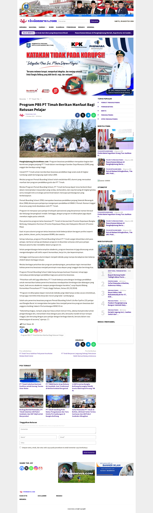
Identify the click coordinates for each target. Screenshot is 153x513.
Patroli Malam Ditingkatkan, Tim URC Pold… (119, 172)
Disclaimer (42, 496)
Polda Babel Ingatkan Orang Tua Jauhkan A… (114, 154)
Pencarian (94, 21)
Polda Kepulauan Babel (105, 151)
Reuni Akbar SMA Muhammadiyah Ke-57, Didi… (117, 294)
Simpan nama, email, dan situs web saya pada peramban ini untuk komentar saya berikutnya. (55, 447)
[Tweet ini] (82, 115)
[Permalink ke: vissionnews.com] (21, 115)
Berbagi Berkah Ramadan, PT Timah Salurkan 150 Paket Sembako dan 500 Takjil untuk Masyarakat (31, 413)
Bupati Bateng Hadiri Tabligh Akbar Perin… (117, 276)
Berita (103, 111)
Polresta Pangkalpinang (114, 160)
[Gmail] (40, 331)
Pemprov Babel (113, 281)
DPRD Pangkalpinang (109, 119)
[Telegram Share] (88, 115)
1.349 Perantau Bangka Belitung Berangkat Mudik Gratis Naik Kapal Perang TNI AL (83, 387)
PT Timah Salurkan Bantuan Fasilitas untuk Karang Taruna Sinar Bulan (31, 386)
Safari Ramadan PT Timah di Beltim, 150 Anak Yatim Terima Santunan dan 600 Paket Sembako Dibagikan (84, 413)
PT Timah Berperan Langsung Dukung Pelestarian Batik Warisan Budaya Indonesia (78, 353)
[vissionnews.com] (38, 21)
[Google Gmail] (40, 468)
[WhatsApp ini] (93, 115)
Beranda (22, 499)
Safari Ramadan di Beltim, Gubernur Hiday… (118, 284)
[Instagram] (36, 331)
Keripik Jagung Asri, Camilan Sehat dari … (119, 313)
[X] (26, 331)
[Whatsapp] (31, 331)
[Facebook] (22, 331)
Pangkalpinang (107, 115)
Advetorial (112, 271)
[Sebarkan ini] (77, 115)
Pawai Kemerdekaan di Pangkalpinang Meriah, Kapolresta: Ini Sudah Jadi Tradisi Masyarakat (94, 33)
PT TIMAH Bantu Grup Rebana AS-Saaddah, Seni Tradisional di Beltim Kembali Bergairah (57, 386)
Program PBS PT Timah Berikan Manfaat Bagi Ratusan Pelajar (42, 335)
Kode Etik (23, 496)
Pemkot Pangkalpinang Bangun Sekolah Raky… (117, 304)
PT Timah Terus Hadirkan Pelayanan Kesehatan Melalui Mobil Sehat (35, 353)
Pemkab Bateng (107, 107)
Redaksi (59, 496)
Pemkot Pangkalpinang (110, 103)
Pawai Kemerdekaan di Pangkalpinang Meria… (115, 163)
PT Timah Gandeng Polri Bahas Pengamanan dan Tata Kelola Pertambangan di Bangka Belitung (57, 413)
